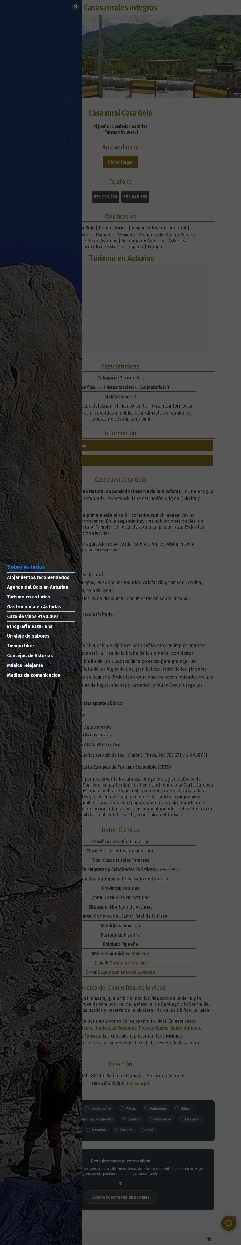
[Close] (76, 6)
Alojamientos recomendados (38, 577)
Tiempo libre (20, 645)
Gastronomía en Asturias (34, 607)
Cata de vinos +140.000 (32, 616)
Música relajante (25, 665)
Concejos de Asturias (30, 655)
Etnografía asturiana (30, 626)
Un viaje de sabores (28, 636)
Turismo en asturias (28, 597)
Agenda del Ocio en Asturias (37, 587)
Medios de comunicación (33, 675)
